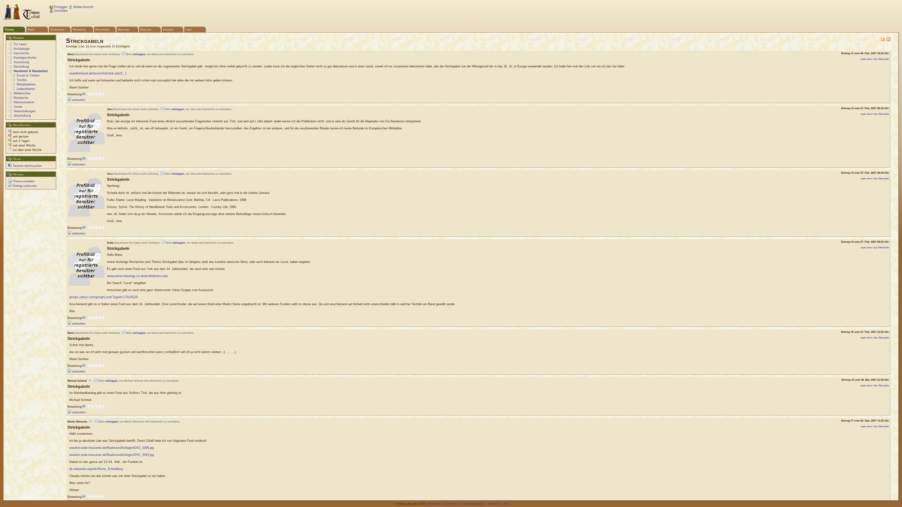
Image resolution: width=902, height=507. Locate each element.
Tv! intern (20, 44)
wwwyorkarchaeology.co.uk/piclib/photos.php (137, 276)
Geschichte (21, 53)
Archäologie (22, 48)
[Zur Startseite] (22, 19)
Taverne (9, 29)
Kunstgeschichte (25, 57)
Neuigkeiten (79, 29)
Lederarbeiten (26, 89)
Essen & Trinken (28, 75)
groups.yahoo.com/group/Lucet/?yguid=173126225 (103, 297)
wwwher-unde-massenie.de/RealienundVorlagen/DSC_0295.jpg (111, 447)
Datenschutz (450, 503)
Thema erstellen (23, 181)
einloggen (139, 54)
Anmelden (60, 10)
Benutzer (145, 29)
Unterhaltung (22, 115)
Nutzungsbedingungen (473, 503)
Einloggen (60, 7)
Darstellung (21, 66)
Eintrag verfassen (24, 186)
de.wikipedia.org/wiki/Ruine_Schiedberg (96, 469)
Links (188, 29)
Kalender (168, 29)
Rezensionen (102, 29)
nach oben (866, 59)
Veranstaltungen (24, 111)
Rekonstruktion (24, 102)
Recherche (21, 98)
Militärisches (22, 93)
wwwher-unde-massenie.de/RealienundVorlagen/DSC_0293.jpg (111, 455)
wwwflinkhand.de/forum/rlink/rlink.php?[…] (97, 73)
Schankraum (57, 29)
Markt (31, 29)
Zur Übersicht (881, 59)
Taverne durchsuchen (27, 166)
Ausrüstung (21, 62)
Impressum (434, 503)
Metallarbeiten (26, 84)
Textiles (22, 80)
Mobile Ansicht (82, 7)
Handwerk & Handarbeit (31, 71)
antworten (78, 100)
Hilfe (506, 503)
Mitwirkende (495, 503)
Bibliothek (123, 29)
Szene (18, 106)
